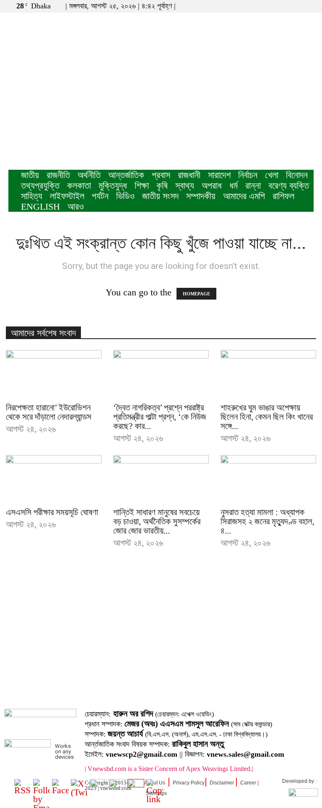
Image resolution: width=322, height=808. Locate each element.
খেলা (271, 175)
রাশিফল (283, 196)
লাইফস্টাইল (67, 196)
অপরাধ (212, 185)
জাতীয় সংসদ (160, 196)
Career (248, 783)
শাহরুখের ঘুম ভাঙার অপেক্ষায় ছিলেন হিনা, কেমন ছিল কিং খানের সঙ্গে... (267, 417)
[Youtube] (307, 6)
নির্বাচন (247, 175)
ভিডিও (125, 196)
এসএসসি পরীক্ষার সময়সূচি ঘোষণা (52, 512)
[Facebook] (279, 6)
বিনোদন (297, 175)
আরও (76, 206)
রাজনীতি (58, 175)
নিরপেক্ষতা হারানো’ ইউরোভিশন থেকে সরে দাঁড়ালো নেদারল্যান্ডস (48, 412)
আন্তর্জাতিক (126, 175)
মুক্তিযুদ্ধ (113, 185)
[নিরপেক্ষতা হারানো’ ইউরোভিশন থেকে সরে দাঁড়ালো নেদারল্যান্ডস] (53, 373)
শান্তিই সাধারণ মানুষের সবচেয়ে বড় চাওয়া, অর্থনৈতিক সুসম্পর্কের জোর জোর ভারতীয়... (156, 521)
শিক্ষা (142, 185)
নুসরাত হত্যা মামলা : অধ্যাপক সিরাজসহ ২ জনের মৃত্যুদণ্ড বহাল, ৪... (267, 521)
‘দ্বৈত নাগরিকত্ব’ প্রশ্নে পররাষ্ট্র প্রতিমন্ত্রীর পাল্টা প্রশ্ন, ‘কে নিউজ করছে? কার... (159, 417)
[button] (267, 6)
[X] (293, 6)
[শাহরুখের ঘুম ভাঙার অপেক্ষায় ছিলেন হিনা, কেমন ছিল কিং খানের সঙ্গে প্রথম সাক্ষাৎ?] (268, 373)
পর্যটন (100, 196)
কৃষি (162, 185)
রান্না (253, 185)
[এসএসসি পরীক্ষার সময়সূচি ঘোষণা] (53, 479)
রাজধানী (189, 175)
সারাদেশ (219, 175)
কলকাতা (79, 185)
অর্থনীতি (89, 175)
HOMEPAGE (196, 293)
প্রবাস (161, 175)
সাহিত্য (31, 196)
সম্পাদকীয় (201, 196)
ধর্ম (233, 185)
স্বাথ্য (184, 185)
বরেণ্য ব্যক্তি (288, 185)
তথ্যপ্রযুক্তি (40, 185)
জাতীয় (30, 175)
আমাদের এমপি (244, 196)
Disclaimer (222, 783)
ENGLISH (40, 206)
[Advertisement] (161, 107)
